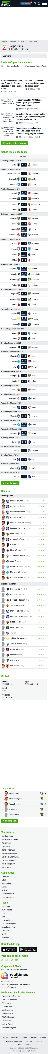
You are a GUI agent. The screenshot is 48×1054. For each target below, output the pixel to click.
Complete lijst (9, 820)
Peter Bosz (6, 843)
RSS (19, 1045)
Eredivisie (5, 876)
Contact (24, 1038)
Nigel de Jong (7, 836)
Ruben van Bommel (10, 839)
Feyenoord (6, 906)
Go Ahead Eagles (9, 924)
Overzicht (7, 56)
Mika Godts (6, 867)
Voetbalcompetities (8, 41)
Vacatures (33, 1038)
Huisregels (29, 1041)
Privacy (43, 1038)
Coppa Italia (32, 41)
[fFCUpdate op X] (11, 960)
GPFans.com (7, 1007)
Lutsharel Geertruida (10, 857)
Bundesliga (6, 883)
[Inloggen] (38, 3)
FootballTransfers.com (11, 996)
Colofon (39, 1041)
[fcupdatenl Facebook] (2, 960)
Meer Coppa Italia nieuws (14, 143)
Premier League (8, 897)
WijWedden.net (8, 1017)
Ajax (3, 917)
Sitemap (28, 1045)
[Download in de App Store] (9, 949)
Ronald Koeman (8, 850)
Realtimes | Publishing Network (24, 1051)
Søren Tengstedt (8, 864)
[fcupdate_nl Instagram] (7, 960)
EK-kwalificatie (8, 894)
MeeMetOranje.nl (9, 1027)
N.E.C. (4, 934)
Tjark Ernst (6, 846)
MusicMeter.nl (7, 1014)
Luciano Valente (8, 860)
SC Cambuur (7, 910)
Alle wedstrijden (10, 483)
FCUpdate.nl (7, 1003)
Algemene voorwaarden (14, 1041)
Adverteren (15, 1038)
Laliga (4, 887)
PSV (3, 913)
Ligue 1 (5, 880)
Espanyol (5, 938)
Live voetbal (26, 3)
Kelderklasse (7, 1020)
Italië (22, 41)
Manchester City (8, 927)
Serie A (4, 890)
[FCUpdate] (6, 3)
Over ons (5, 1038)
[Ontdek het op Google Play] (28, 949)
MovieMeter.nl (7, 1010)
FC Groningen (7, 920)
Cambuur (5, 931)
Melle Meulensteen (9, 853)
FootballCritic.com (9, 1000)
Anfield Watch (7, 1024)
